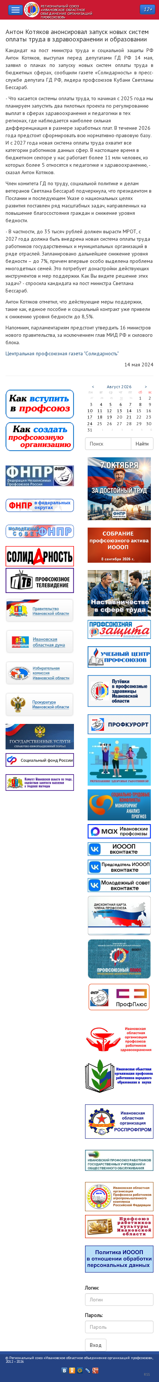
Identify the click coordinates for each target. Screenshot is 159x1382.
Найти (142, 443)
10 (89, 410)
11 (99, 410)
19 (109, 417)
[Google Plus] (95, 1369)
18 (99, 417)
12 (109, 410)
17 (89, 417)
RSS (147, 1374)
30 (121, 398)
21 (129, 417)
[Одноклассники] (72, 1369)
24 (89, 423)
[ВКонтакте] (64, 1369)
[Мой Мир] (80, 1369)
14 (129, 410)
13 (119, 410)
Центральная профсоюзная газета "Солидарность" (62, 353)
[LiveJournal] (88, 1369)
